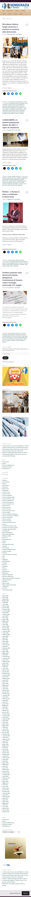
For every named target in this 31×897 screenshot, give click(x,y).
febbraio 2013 (5, 788)
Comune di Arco (6, 493)
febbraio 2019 (5, 670)
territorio (16, 113)
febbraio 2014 (5, 769)
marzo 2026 (5, 604)
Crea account (5, 462)
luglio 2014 (5, 761)
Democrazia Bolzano (7, 532)
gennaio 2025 (5, 628)
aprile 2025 (5, 623)
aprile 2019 (5, 666)
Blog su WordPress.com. (15, 893)
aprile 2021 (5, 646)
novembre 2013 (6, 774)
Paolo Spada (5, 110)
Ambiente (4, 480)
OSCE (25, 339)
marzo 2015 (5, 749)
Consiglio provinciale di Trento (10, 527)
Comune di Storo (6, 519)
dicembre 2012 (6, 791)
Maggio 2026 (5, 601)
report (21, 183)
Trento (26, 264)
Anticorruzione (6, 482)
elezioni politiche (12, 181)
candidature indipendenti (21, 178)
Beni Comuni (5, 488)
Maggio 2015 (5, 746)
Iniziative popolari (6, 551)
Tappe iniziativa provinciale (9, 585)
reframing (4, 112)
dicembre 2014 (6, 754)
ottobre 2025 (5, 612)
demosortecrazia (6, 107)
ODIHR (22, 182)
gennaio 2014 (5, 771)
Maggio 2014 (5, 764)
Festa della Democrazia (8, 544)
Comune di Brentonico (8, 500)
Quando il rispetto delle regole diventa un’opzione (14, 452)
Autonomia (5, 487)
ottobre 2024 (5, 633)
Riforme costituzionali (7, 576)
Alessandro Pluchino (14, 103)
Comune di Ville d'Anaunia (9, 522)
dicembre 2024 (6, 629)
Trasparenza (5, 586)
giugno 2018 (5, 683)
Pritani (25, 102)
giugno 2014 (5, 762)
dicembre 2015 (6, 734)
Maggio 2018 (5, 685)
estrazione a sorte (22, 107)
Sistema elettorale (16, 176)
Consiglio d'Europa (6, 336)
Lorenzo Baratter (9, 337)
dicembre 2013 (6, 773)
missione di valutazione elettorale (9, 182)
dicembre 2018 (6, 673)
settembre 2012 (6, 796)
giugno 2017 (5, 703)
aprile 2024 (5, 639)
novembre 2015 (6, 735)
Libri (3, 556)
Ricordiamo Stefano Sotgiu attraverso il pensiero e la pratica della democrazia (10, 28)
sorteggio (4, 113)
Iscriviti (26, 893)
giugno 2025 (5, 619)
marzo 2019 (5, 668)
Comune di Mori (6, 512)
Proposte (4, 569)
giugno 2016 (5, 724)
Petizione (4, 564)
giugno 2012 (5, 801)
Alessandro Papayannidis (8, 334)
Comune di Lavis (6, 507)
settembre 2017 (6, 698)
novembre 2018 (6, 675)
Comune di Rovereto (7, 517)
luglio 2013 (5, 779)
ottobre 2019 (5, 660)
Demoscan (21, 106)
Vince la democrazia (7, 590)
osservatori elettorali (7, 183)
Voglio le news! (6, 347)
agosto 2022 (5, 643)
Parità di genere (6, 561)
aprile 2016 (5, 727)
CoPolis (20, 263)
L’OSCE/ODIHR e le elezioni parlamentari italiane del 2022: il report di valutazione (10, 124)
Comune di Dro (6, 505)
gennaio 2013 (5, 789)
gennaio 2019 (5, 671)
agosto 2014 (5, 759)
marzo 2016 (5, 729)
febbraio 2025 (5, 626)
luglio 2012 (5, 800)
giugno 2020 (5, 651)
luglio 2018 (5, 682)
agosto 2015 (5, 741)
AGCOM (4, 178)
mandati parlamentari (21, 181)
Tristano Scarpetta (20, 340)
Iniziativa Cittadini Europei (8, 549)
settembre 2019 (6, 661)
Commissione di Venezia (15, 261)
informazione (5, 547)
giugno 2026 (5, 599)
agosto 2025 (5, 616)
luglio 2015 (5, 742)
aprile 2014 (5, 766)
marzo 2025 (5, 624)
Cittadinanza (5, 490)
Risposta (21, 113)
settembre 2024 (6, 634)
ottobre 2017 (5, 697)
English (21, 14)
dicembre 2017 (6, 693)
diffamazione (17, 179)
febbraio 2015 (5, 751)
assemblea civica (23, 103)
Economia (4, 537)
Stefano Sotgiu (10, 113)
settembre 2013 (6, 778)
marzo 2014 (5, 768)
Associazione (10, 10)
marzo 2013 (5, 786)
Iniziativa (23, 10)
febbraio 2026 (5, 606)
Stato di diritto (5, 583)
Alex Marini (19, 34)
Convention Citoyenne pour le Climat (10, 106)
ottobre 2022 (5, 641)
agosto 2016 (5, 720)
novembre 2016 (6, 715)
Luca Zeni (15, 337)
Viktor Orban (10, 266)
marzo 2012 (5, 806)
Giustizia (4, 546)
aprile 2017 (5, 707)
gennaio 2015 (5, 752)
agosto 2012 (5, 798)
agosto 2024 (5, 636)
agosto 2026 (5, 596)
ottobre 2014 (5, 756)
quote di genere (15, 183)
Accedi (4, 463)
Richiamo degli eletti (7, 574)
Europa (10, 176)
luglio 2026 (5, 597)
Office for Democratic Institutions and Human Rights (15, 338)
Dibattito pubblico (6, 536)
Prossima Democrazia (14, 110)
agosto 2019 (5, 663)
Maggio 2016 (5, 725)
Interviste (4, 553)
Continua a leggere (7, 88)
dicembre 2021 (6, 644)
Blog (4, 10)
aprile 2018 (5, 687)
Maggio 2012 (5, 803)
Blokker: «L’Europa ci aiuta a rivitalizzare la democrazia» (10, 194)
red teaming (21, 110)
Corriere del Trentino (16, 336)
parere (3, 340)
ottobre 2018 (5, 676)
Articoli (4, 14)
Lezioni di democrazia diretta (9, 554)
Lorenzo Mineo (5, 109)
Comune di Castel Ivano (8, 504)
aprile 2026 (5, 602)
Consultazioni (5, 531)
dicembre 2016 (6, 714)
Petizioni (17, 10)
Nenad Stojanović (19, 109)
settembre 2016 (6, 719)
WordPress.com (6, 468)
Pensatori (4, 563)
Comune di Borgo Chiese (8, 497)
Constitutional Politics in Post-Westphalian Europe (14, 262)
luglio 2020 (5, 649)
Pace (3, 558)
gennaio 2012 (5, 810)
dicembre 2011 (6, 811)
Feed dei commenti (7, 467)
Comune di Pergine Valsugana (9, 514)
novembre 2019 (6, 658)
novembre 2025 (6, 611)
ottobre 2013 (5, 776)
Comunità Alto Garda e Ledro (9, 526)
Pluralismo (5, 566)
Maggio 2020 (5, 653)
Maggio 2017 (5, 705)
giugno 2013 (5, 781)
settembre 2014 (6, 757)
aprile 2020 (5, 655)
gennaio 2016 (5, 732)
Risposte (15, 266)
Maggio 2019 (5, 665)
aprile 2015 (5, 747)
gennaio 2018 (5, 692)
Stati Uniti (4, 581)
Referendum (5, 573)
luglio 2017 (5, 702)
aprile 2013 (5, 784)
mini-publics (12, 109)
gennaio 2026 (5, 607)
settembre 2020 (6, 648)
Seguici (5, 358)
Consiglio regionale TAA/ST (9, 529)
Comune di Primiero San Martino (10, 515)
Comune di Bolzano (7, 495)
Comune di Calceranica (8, 502)
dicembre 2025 (6, 609)
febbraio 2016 (5, 730)
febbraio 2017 (5, 710)
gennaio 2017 (5, 712)
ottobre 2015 (5, 737)
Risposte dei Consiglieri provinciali (11, 578)
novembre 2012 (6, 793)
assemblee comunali (7, 104)
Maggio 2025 (5, 621)
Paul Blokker (16, 264)
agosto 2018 (5, 680)
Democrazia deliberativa (17, 102)
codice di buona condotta (8, 179)
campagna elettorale (11, 178)
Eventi (17, 333)
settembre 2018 (6, 678)
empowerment (14, 107)
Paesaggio (5, 559)
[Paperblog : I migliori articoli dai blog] (6, 866)
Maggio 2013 (5, 783)
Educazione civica (6, 539)
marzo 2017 (5, 709)
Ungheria (4, 266)
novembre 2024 (6, 631)
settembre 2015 (6, 739)
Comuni (9, 14)
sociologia (22, 264)
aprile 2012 (5, 805)
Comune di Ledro (6, 509)
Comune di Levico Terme (8, 510)
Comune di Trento (6, 520)
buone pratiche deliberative (18, 104)
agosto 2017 (5, 700)
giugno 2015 (5, 744)
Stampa (15, 14)
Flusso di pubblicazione (8, 465)
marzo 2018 (5, 688)
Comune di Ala (6, 492)
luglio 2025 (5, 617)
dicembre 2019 (6, 656)
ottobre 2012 (5, 795)
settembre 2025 (6, 614)
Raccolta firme (5, 571)
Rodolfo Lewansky (11, 112)
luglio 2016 (5, 722)
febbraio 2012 (5, 808)
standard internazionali (12, 185)
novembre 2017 (6, 695)
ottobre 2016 (5, 717)
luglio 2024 (5, 638)
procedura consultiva (10, 340)
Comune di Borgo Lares (8, 499)
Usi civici (4, 588)
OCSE (25, 109)
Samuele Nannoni (20, 112)
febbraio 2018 (5, 690)
